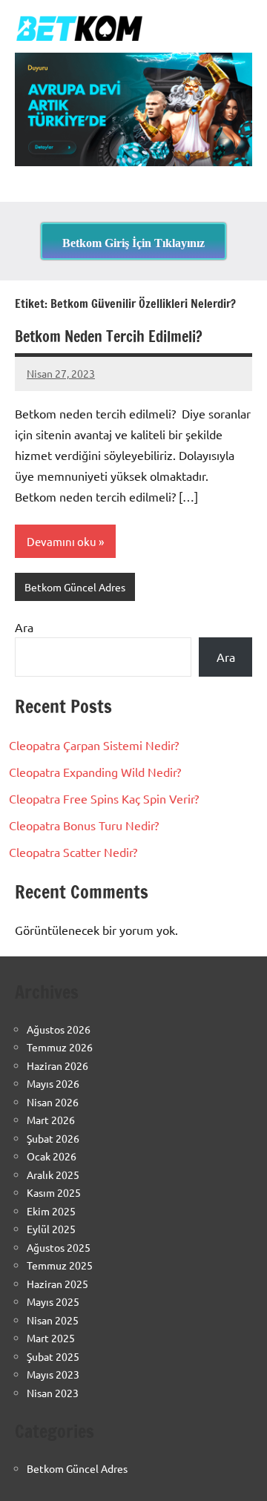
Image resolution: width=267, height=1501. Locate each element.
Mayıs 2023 (53, 1374)
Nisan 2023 (53, 1392)
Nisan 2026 (53, 1101)
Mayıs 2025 (53, 1301)
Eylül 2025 (51, 1228)
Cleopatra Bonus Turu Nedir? (84, 825)
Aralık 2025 (53, 1174)
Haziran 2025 (57, 1283)
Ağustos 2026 (58, 1029)
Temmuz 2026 (60, 1047)
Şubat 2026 (53, 1138)
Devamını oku (61, 541)
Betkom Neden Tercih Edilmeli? (108, 336)
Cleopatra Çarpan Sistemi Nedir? (94, 745)
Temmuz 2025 (60, 1265)
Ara (24, 627)
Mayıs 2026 (53, 1083)
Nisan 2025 (53, 1320)
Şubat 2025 (53, 1356)
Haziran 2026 (57, 1065)
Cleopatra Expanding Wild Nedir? (95, 771)
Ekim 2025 (51, 1211)
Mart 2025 (51, 1337)
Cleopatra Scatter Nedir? (73, 851)
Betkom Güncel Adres (74, 587)
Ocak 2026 (51, 1156)
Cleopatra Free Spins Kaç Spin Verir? (104, 798)
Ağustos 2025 (58, 1247)
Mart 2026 (51, 1119)
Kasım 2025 (54, 1192)
